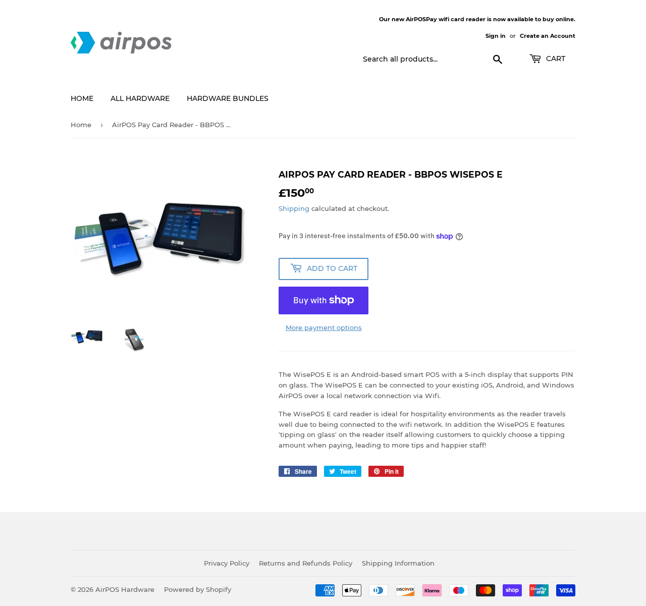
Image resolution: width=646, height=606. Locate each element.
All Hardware (140, 98)
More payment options (324, 327)
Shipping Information (398, 563)
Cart (554, 58)
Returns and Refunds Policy (305, 563)
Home (82, 98)
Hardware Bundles (227, 98)
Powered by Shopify (197, 589)
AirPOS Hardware (124, 589)
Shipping (294, 208)
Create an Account (547, 35)
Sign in (496, 35)
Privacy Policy (226, 563)
